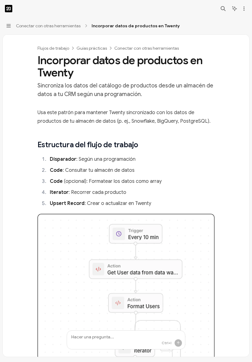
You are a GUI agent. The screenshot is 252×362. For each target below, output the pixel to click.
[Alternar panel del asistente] (234, 8)
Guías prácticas (92, 48)
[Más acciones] (244, 8)
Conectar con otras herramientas (146, 48)
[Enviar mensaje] (178, 343)
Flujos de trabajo (53, 48)
